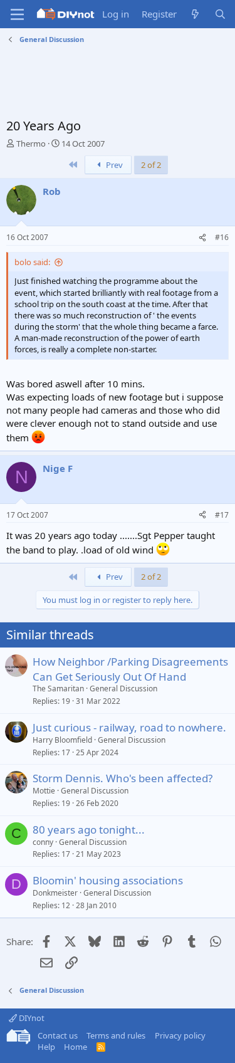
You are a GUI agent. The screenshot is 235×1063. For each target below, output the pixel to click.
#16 (222, 237)
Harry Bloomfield (62, 740)
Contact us (58, 1035)
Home (75, 1046)
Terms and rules (115, 1035)
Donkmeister (55, 893)
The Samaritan (58, 688)
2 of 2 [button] (151, 164)
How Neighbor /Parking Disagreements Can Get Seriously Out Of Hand (130, 669)
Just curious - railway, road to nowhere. (129, 727)
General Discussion (123, 688)
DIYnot (30, 1018)
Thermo (31, 143)
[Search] (220, 14)
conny (43, 842)
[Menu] (17, 14)
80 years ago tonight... (89, 829)
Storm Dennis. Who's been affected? (122, 778)
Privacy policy (180, 1035)
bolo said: (32, 262)
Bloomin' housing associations (108, 880)
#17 (222, 515)
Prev (113, 164)
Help (46, 1046)
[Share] (202, 238)
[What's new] (195, 14)
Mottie (44, 790)
